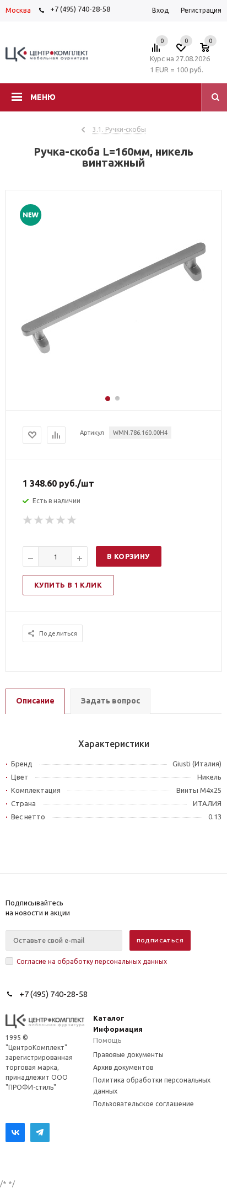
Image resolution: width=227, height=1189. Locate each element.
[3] (50, 520)
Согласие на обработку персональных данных (92, 961)
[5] (72, 520)
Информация (118, 1029)
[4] (61, 520)
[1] (28, 520)
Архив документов (123, 1067)
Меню (43, 97)
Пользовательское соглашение (143, 1103)
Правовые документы (128, 1054)
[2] (39, 520)
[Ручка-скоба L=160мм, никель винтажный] (113, 389)
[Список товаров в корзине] (210, 50)
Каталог (109, 1018)
